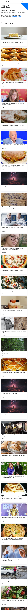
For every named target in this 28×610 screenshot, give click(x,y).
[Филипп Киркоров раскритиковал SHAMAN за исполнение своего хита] (14, 513)
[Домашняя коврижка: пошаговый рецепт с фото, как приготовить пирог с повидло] (14, 492)
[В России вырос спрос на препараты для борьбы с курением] (14, 554)
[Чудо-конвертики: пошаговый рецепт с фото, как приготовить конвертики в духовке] (14, 57)
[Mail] (4, 1)
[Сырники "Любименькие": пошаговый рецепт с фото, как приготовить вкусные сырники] (14, 78)
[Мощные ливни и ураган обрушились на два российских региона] (14, 575)
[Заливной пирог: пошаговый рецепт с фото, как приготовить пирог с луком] (14, 161)
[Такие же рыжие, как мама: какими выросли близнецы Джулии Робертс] (14, 471)
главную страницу (16, 16)
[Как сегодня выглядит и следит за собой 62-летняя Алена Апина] (14, 99)
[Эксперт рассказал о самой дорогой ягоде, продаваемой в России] (14, 596)
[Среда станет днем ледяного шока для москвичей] (14, 347)
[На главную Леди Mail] (7, 1)
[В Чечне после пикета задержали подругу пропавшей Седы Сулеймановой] (14, 244)
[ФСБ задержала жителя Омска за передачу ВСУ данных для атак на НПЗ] (14, 430)
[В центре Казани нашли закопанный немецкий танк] (14, 326)
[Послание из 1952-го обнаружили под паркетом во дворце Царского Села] (14, 202)
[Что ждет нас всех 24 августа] (14, 181)
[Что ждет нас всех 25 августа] (14, 389)
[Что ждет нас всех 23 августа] (14, 409)
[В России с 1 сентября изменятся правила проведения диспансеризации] (14, 223)
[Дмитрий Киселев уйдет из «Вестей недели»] (14, 140)
